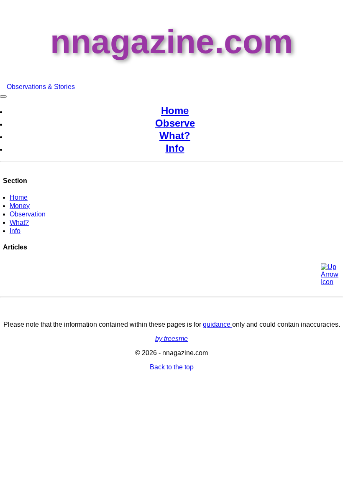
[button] (329, 271)
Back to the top (172, 367)
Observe (175, 123)
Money (20, 205)
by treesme (171, 338)
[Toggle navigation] (3, 96)
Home (175, 110)
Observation (28, 214)
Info (175, 148)
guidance (217, 324)
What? (174, 135)
